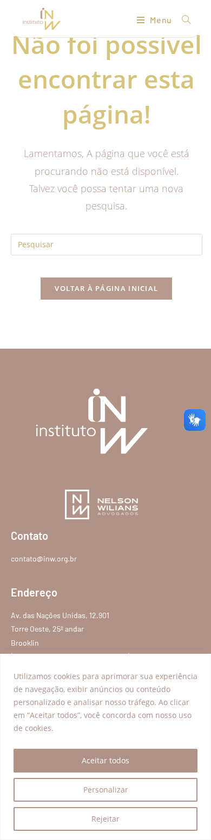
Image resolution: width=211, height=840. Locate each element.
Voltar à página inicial (106, 288)
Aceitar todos (105, 760)
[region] (105, 747)
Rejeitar (105, 819)
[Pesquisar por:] (182, 20)
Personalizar (105, 789)
